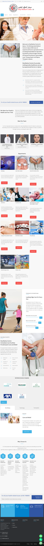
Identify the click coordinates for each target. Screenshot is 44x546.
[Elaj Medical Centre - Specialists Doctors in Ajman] (22, 8)
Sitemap (35, 543)
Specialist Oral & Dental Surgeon (11, 462)
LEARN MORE (26, 431)
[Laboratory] (8, 194)
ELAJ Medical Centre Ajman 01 (8, 543)
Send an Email (38, 507)
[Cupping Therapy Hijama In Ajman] (8, 227)
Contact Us (29, 14)
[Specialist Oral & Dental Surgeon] (10, 456)
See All (3, 402)
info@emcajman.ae (27, 1)
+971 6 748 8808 (24, 508)
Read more (4, 182)
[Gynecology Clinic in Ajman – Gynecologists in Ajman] (36, 194)
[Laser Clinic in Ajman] (22, 163)
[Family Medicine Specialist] (25, 456)
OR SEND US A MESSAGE (36, 102)
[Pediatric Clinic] (22, 262)
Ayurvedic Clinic (22, 14)
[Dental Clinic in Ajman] (22, 227)
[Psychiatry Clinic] (22, 194)
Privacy (28, 543)
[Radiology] (8, 163)
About (13, 523)
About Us (6, 14)
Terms (32, 543)
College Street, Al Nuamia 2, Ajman (8, 1)
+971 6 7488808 (18, 1)
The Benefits (36, 408)
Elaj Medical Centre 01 (17, 25)
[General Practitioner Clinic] (36, 163)
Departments (15, 14)
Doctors (10, 14)
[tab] (8, 408)
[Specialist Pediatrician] (3, 456)
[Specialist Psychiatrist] (17, 456)
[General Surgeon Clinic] (8, 262)
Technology (22, 408)
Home (2, 14)
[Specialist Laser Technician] (32, 456)
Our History (7, 408)
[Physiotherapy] (36, 227)
